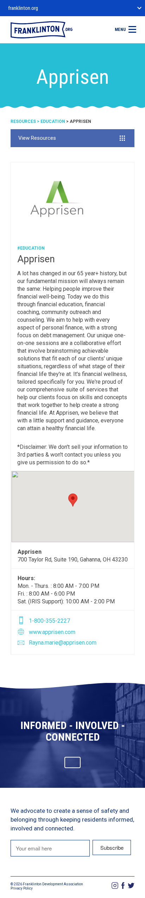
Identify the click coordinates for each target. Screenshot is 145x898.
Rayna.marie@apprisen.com (62, 642)
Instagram (115, 885)
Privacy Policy (22, 888)
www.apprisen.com (52, 632)
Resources (23, 121)
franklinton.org (23, 8)
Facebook (123, 885)
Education (52, 121)
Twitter (131, 885)
